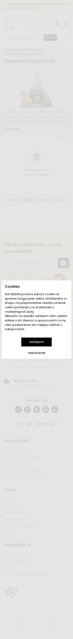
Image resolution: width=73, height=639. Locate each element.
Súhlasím (36, 342)
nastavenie (36, 352)
